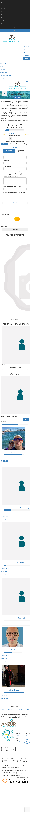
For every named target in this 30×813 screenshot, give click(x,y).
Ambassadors (4, 15)
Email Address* (7, 166)
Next (15, 199)
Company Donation (21, 151)
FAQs (2, 12)
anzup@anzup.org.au (21, 742)
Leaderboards (4, 21)
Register (15, 27)
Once (4, 144)
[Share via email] (12, 97)
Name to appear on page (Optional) (12, 186)
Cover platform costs (7, 214)
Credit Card (16, 202)
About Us (3, 8)
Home (3, 709)
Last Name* (6, 160)
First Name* (6, 155)
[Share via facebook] (9, 97)
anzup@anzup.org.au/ (11, 761)
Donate (15, 30)
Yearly (25, 144)
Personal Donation (9, 151)
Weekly (11, 144)
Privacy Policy (28, 742)
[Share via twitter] (10, 97)
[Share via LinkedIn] (13, 97)
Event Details (4, 5)
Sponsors (3, 18)
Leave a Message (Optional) (10, 176)
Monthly (18, 144)
